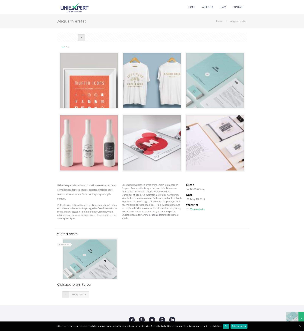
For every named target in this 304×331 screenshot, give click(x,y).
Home (219, 21)
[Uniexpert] (74, 7)
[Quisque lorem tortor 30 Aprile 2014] (295, 318)
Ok (226, 326)
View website (197, 208)
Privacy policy (239, 326)
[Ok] (300, 326)
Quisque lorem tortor (74, 284)
